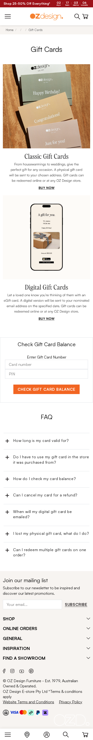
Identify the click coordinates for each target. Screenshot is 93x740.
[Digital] (46, 258)
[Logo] (46, 16)
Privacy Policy (70, 701)
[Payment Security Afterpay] (31, 712)
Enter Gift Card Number (46, 357)
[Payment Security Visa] (14, 712)
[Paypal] (38, 712)
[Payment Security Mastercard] (23, 712)
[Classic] (46, 127)
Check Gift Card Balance (46, 389)
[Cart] (85, 733)
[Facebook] (4, 670)
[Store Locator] (29, 733)
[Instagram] (12, 670)
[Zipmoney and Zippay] (45, 712)
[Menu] (10, 733)
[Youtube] (21, 670)
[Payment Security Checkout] (6, 712)
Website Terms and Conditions (28, 701)
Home (9, 30)
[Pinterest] (31, 670)
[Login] (49, 733)
